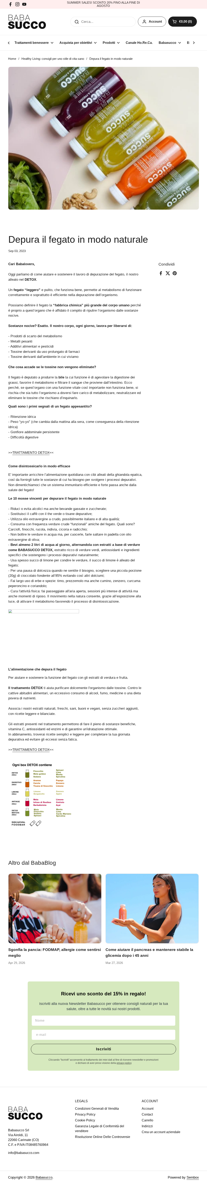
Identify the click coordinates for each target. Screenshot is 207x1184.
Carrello (147, 1120)
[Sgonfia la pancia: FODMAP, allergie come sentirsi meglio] (54, 908)
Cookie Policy (85, 1120)
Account (155, 21)
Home (12, 58)
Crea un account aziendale (161, 1132)
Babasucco (44, 1177)
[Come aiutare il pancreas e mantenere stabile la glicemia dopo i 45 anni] (152, 908)
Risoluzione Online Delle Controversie (102, 1137)
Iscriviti (103, 1049)
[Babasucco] (27, 22)
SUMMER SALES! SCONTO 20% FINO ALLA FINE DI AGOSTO (103, 4)
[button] (182, 22)
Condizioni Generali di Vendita (97, 1108)
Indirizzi (147, 1126)
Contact (147, 1114)
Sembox (193, 1177)
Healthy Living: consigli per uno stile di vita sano (52, 58)
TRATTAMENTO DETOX (31, 453)
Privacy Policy (85, 1114)
